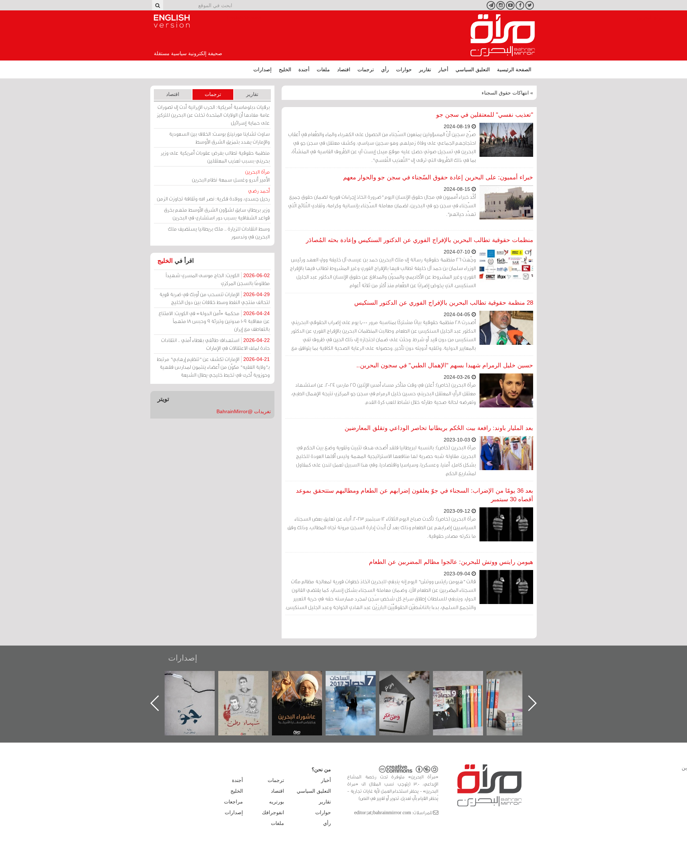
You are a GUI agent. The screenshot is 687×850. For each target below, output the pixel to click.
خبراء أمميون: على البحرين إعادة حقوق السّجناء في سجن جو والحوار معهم (438, 177)
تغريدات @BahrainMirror (243, 411)
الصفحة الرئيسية (514, 69)
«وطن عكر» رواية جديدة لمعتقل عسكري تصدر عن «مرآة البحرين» (465, 691)
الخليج (285, 69)
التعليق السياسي (472, 69)
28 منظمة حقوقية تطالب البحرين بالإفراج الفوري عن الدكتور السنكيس (443, 302)
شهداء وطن (304, 679)
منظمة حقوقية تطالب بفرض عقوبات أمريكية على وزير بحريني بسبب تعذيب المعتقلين (215, 156)
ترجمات (365, 69)
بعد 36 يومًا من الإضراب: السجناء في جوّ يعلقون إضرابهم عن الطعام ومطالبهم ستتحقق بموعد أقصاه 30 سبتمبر (414, 495)
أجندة (304, 69)
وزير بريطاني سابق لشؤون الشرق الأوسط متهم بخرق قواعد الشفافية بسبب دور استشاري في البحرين (217, 213)
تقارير (425, 69)
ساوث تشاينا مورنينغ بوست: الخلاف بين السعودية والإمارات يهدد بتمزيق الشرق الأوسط (219, 137)
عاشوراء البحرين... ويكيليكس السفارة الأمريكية (358, 687)
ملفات (323, 69)
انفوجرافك (273, 812)
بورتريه (276, 802)
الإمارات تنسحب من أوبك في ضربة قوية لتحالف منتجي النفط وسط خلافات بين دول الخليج (214, 298)
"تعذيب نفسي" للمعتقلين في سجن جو (484, 114)
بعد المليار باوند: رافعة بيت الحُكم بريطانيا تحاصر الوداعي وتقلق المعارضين (439, 428)
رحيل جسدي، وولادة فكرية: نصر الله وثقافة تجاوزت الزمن (213, 194)
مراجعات (233, 802)
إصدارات (262, 69)
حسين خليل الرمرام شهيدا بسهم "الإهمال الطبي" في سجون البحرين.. (444, 365)
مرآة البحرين (503, 35)
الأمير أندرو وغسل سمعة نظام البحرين (231, 175)
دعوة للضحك (197, 679)
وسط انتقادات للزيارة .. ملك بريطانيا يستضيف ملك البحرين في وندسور (219, 232)
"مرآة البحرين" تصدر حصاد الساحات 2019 (518, 687)
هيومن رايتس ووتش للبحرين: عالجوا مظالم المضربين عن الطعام (451, 562)
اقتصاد (343, 69)
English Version (172, 21)
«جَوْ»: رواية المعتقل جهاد (250, 683)
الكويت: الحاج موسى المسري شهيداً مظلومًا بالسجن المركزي (218, 279)
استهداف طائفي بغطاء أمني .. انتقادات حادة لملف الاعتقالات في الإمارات (215, 344)
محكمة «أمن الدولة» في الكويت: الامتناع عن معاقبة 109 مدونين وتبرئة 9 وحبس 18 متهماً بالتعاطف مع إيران (214, 321)
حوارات (404, 69)
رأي (385, 69)
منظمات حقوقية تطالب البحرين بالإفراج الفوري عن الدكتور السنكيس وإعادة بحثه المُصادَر (419, 240)
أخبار (443, 69)
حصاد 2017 (411, 679)
